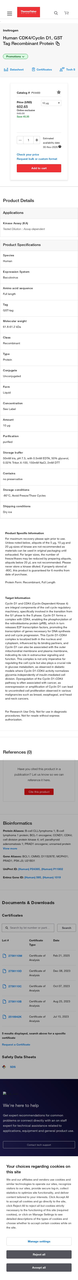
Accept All (39, 1267)
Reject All (39, 1254)
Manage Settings (39, 1241)
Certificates (44, 69)
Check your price (28, 154)
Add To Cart (39, 168)
